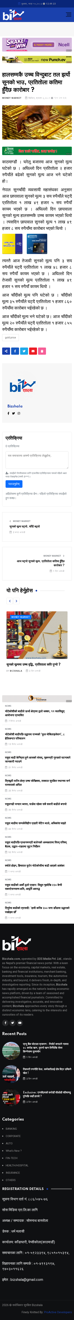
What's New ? (14, 1151)
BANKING (11, 1129)
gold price (10, 337)
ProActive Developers (58, 1312)
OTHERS (11, 1180)
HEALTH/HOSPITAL (17, 1165)
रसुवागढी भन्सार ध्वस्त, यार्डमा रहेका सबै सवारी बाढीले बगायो (36, 804)
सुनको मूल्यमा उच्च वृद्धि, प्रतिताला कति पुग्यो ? (33, 664)
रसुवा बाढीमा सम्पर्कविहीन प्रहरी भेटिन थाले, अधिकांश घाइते (35, 823)
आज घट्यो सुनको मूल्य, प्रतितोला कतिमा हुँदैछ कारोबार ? (40, 563)
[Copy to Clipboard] (42, 351)
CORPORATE (13, 1136)
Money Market (12, 98)
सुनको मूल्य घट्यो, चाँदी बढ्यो (25, 526)
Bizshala (15, 406)
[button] (9, 601)
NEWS (8, 706)
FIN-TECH (11, 1158)
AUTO (9, 1143)
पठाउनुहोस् (14, 484)
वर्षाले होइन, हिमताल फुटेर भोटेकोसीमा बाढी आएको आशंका (34, 865)
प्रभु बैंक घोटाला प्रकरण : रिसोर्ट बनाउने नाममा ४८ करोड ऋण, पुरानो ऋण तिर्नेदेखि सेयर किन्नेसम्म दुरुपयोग (45, 1048)
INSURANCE (13, 1173)
